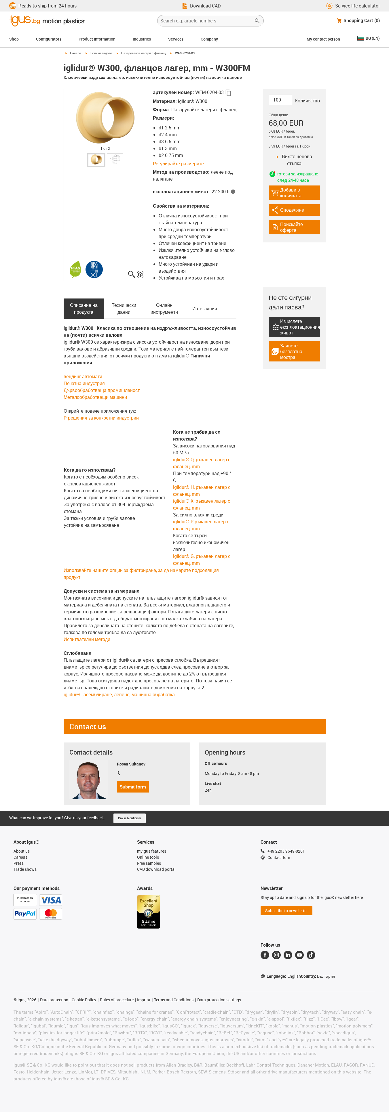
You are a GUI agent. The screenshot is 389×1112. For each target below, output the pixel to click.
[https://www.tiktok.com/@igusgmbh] (311, 955)
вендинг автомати (83, 376)
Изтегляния (204, 308)
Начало (75, 53)
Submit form (133, 787)
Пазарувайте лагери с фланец (143, 53)
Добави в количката (286, 193)
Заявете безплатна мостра (294, 351)
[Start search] (257, 20)
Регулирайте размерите (178, 163)
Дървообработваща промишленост (102, 390)
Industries (142, 39)
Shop (14, 39)
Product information (97, 39)
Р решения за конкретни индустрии (101, 418)
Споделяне (287, 211)
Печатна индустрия (84, 383)
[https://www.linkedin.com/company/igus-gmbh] (288, 955)
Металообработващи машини (95, 397)
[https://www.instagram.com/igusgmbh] (276, 955)
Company (209, 39)
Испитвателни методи (87, 639)
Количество (307, 100)
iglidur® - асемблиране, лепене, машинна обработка (119, 694)
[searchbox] (205, 20)
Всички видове (101, 53)
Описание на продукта (84, 308)
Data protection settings (219, 999)
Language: (284, 976)
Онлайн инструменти (164, 308)
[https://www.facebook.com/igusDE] (265, 955)
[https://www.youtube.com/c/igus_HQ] (299, 955)
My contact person (323, 39)
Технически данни (124, 308)
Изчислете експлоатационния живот (295, 327)
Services (175, 39)
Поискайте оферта (295, 227)
